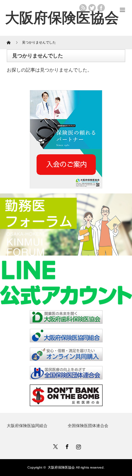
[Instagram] (77, 446)
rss (83, 7)
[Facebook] (66, 446)
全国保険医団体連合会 (88, 425)
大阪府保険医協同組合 (27, 425)
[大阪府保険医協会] (62, 18)
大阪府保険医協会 (61, 467)
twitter (92, 7)
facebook (101, 7)
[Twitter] (54, 446)
